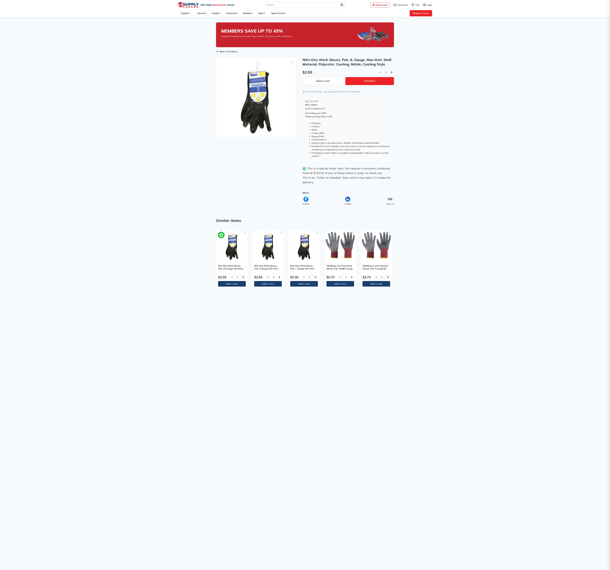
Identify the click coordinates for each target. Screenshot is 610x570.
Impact (261, 13)
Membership (381, 5)
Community (231, 13)
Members (247, 13)
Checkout (369, 80)
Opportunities (278, 13)
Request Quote (421, 13)
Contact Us (400, 5)
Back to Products (226, 51)
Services (201, 13)
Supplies (185, 13)
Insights (216, 13)
